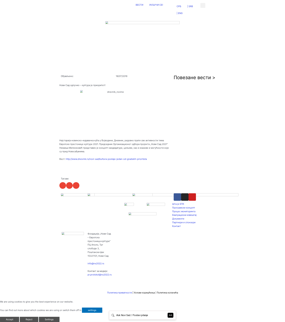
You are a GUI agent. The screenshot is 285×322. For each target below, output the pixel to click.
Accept (9, 319)
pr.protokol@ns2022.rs (100, 274)
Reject (29, 319)
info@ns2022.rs (96, 263)
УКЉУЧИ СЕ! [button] (156, 4)
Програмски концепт (183, 207)
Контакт (176, 226)
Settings (49, 319)
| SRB (190, 6)
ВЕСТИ (139, 4)
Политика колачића (167, 292)
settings (92, 310)
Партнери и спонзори (183, 222)
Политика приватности (119, 292)
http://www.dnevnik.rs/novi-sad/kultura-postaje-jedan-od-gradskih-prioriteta (106, 159)
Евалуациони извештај (184, 215)
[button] (202, 5)
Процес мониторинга (183, 211)
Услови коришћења (144, 292)
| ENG (180, 13)
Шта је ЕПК (178, 204)
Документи (178, 218)
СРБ (179, 6)
